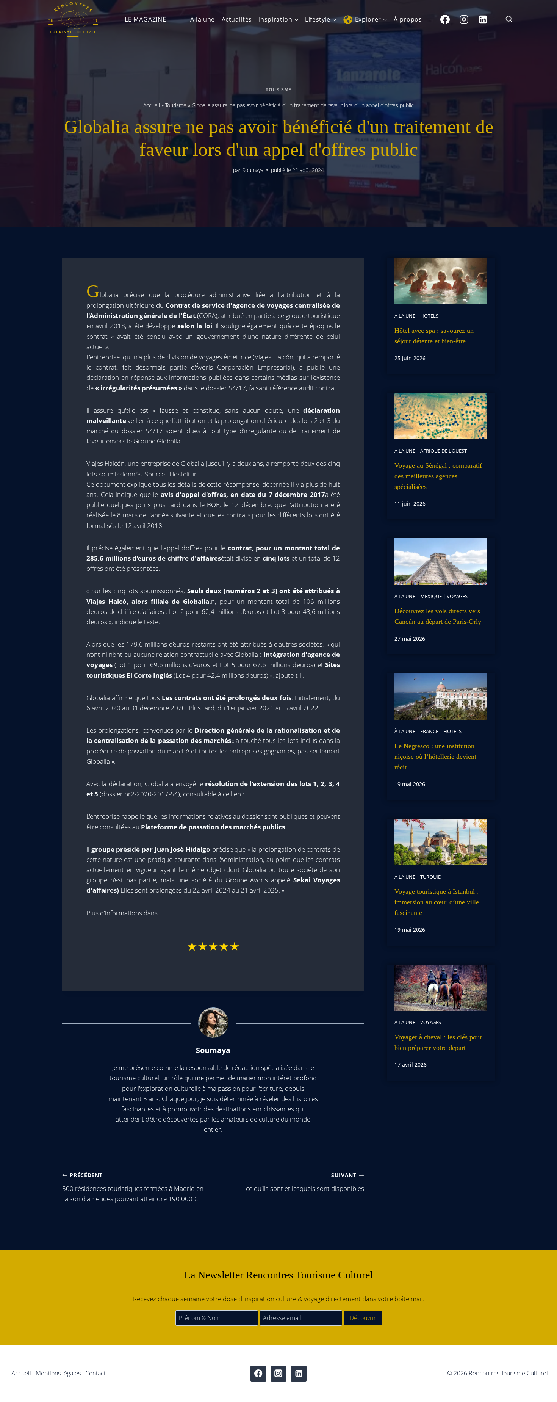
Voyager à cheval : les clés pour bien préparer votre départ (438, 1042)
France (429, 731)
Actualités (237, 19)
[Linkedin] (482, 19)
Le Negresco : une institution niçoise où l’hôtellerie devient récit (435, 756)
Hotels (429, 315)
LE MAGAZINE (145, 19)
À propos (408, 19)
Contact (95, 1373)
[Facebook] (444, 19)
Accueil (151, 105)
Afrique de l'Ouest (443, 450)
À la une (202, 19)
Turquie (430, 876)
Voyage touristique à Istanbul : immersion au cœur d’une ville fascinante (436, 902)
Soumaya (252, 170)
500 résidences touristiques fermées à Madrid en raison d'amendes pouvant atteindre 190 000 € (132, 1187)
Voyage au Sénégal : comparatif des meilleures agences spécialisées (438, 476)
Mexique (431, 596)
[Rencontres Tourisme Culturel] (72, 19)
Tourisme (278, 89)
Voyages (457, 596)
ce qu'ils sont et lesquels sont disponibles (305, 1182)
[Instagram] (463, 19)
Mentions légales (58, 1373)
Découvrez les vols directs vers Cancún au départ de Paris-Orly (437, 616)
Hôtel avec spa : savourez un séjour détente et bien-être (434, 336)
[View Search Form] (509, 19)
